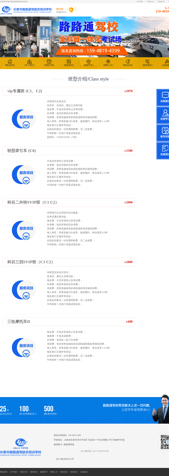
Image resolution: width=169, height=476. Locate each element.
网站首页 (3, 472)
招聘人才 (150, 1)
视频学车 (44, 472)
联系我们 (74, 472)
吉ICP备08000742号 (65, 459)
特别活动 (161, 1)
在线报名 (84, 472)
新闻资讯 (33, 472)
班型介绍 (23, 472)
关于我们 (140, 1)
